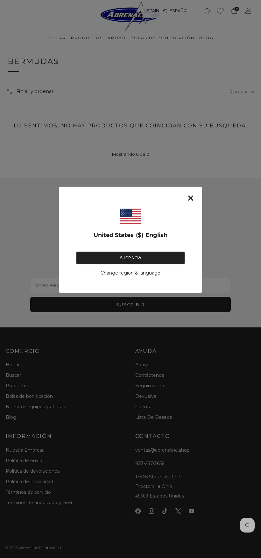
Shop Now (130, 258)
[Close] (190, 198)
